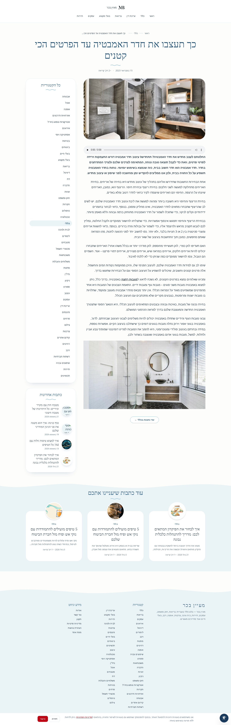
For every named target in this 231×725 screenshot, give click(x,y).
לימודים (66, 236)
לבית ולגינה (64, 229)
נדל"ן (67, 274)
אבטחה (66, 96)
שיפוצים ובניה (63, 362)
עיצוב (67, 293)
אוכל (67, 102)
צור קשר (77, 614)
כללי (142, 15)
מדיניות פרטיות (74, 623)
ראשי (151, 15)
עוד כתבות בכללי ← (144, 419)
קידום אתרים (63, 337)
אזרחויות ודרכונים (61, 115)
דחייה (54, 718)
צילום (67, 324)
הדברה (66, 185)
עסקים (91, 15)
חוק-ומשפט (64, 197)
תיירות (80, 15)
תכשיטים (65, 375)
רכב (68, 350)
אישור (42, 718)
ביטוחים (66, 147)
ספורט (66, 286)
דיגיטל (66, 172)
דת (68, 179)
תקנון (79, 619)
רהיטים (66, 343)
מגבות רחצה (129, 279)
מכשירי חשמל (63, 248)
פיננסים (66, 312)
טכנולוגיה (65, 216)
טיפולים (66, 210)
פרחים (66, 318)
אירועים (66, 128)
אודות (78, 610)
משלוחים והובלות (61, 261)
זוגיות (67, 191)
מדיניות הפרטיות (84, 717)
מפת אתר (76, 632)
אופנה (67, 109)
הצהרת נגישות (74, 627)
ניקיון (67, 280)
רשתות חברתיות (62, 356)
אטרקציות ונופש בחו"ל (59, 121)
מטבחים (65, 242)
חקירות (66, 204)
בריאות (118, 15)
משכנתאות (64, 255)
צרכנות (66, 331)
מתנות (66, 267)
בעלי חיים (65, 153)
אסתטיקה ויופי (62, 134)
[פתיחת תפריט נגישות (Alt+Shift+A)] (224, 718)
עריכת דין (131, 15)
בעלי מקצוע (104, 15)
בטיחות (66, 140)
